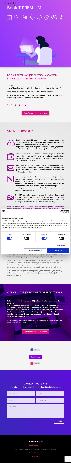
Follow (37, 350)
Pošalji (59, 421)
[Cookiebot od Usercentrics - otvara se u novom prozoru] (61, 211)
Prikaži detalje (60, 245)
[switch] (26, 238)
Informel (39, 453)
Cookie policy (35, 456)
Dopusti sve (58, 250)
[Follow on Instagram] (32, 363)
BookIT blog (35, 357)
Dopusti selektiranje (35, 250)
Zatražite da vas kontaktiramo (35, 113)
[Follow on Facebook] (32, 349)
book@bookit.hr (35, 445)
